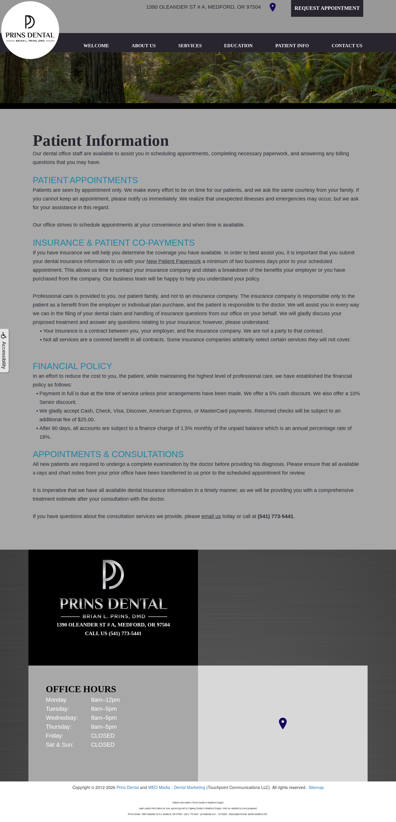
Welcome (96, 45)
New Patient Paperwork (173, 261)
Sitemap (316, 787)
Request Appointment (327, 8)
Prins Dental (128, 787)
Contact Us (347, 45)
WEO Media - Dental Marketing (176, 787)
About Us (144, 45)
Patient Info (292, 45)
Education (238, 45)
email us (211, 516)
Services (190, 45)
